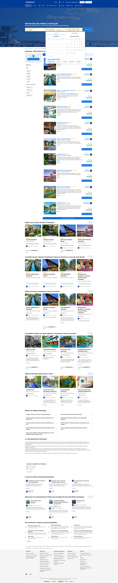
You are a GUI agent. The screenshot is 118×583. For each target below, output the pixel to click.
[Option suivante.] (93, 239)
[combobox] (35, 30)
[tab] (56, 33)
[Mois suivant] (82, 36)
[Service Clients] (63, 2)
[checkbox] (63, 41)
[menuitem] (28, 5)
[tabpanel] (65, 49)
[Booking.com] (30, 2)
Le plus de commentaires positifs (85, 54)
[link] (33, 71)
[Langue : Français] (59, 2)
